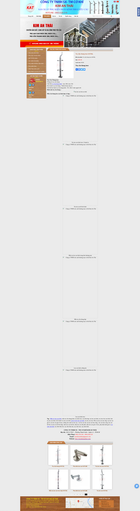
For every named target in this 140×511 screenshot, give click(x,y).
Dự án (54, 16)
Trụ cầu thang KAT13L (58, 466)
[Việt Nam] (117, 2)
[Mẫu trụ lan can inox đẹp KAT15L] (58, 489)
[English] (114, 2)
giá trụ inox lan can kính (77, 420)
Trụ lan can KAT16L (102, 490)
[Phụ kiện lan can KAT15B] (80, 489)
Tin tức (60, 16)
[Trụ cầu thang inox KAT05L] (60, 77)
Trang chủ (30, 16)
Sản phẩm (47, 16)
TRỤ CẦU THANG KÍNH (34, 55)
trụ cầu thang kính (57, 84)
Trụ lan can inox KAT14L (102, 466)
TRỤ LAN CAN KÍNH (33, 53)
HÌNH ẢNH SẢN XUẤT (34, 69)
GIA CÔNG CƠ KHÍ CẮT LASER (36, 71)
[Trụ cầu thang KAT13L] (58, 464)
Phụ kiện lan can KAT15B (80, 490)
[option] (70, 32)
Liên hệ (76, 16)
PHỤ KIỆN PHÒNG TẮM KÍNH (36, 63)
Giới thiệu (38, 16)
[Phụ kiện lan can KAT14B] (80, 464)
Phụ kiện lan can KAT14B (80, 466)
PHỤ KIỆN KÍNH (32, 66)
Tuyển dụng (68, 16)
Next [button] (118, 32)
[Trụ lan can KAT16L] (102, 489)
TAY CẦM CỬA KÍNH (33, 61)
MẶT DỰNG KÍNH (32, 58)
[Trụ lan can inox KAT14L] (102, 464)
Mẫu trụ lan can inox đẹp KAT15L (58, 490)
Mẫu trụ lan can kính (55, 418)
